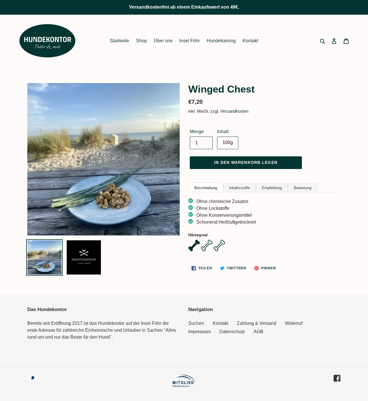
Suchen (196, 323)
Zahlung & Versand (256, 323)
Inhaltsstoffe (239, 188)
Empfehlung (272, 188)
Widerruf (293, 323)
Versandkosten (234, 111)
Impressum (199, 331)
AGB (258, 331)
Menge (197, 131)
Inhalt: (223, 131)
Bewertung (302, 188)
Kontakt (220, 323)
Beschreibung (205, 188)
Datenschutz (232, 331)
